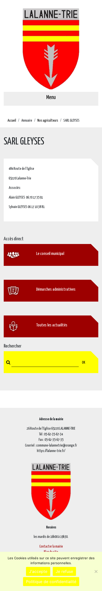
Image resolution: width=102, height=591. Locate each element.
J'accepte (38, 571)
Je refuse (64, 571)
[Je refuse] (95, 571)
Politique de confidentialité (51, 581)
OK (83, 362)
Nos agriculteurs (47, 120)
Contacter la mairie (51, 546)
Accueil (11, 120)
